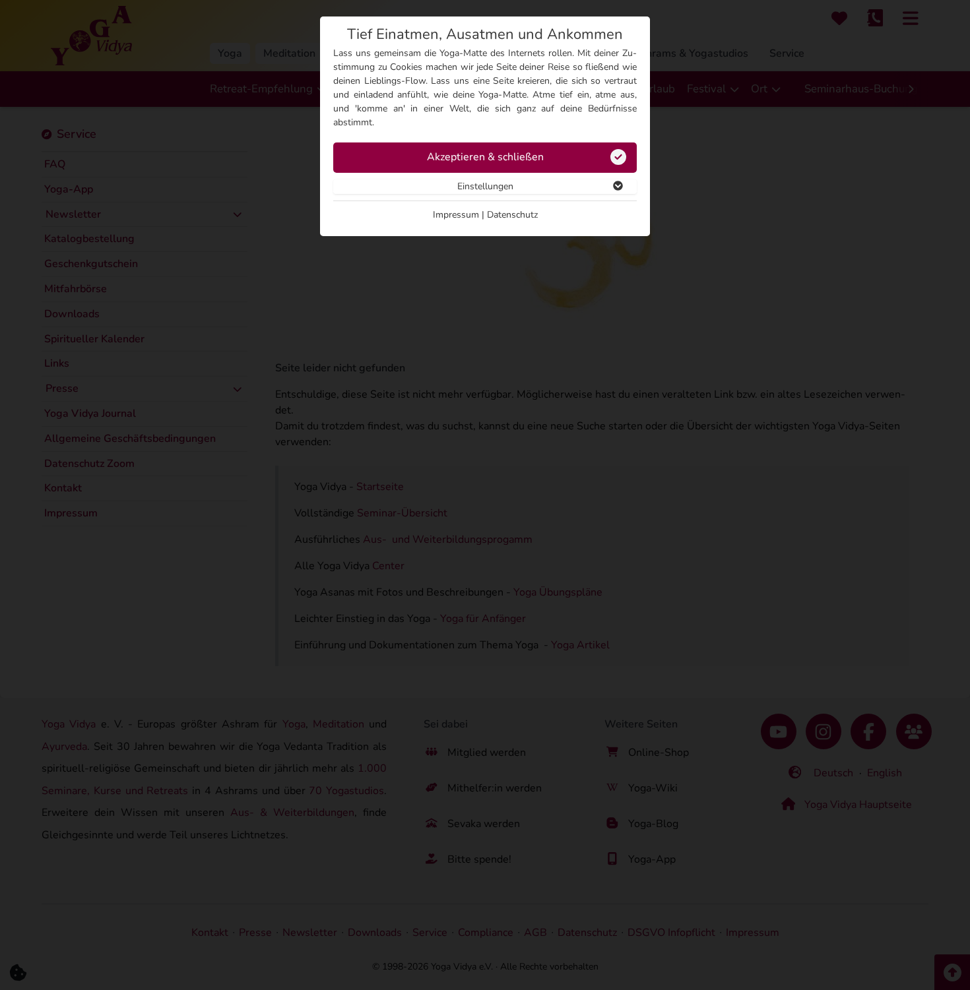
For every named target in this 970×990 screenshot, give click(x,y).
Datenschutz (512, 214)
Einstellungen (485, 186)
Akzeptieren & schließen (485, 157)
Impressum (456, 214)
